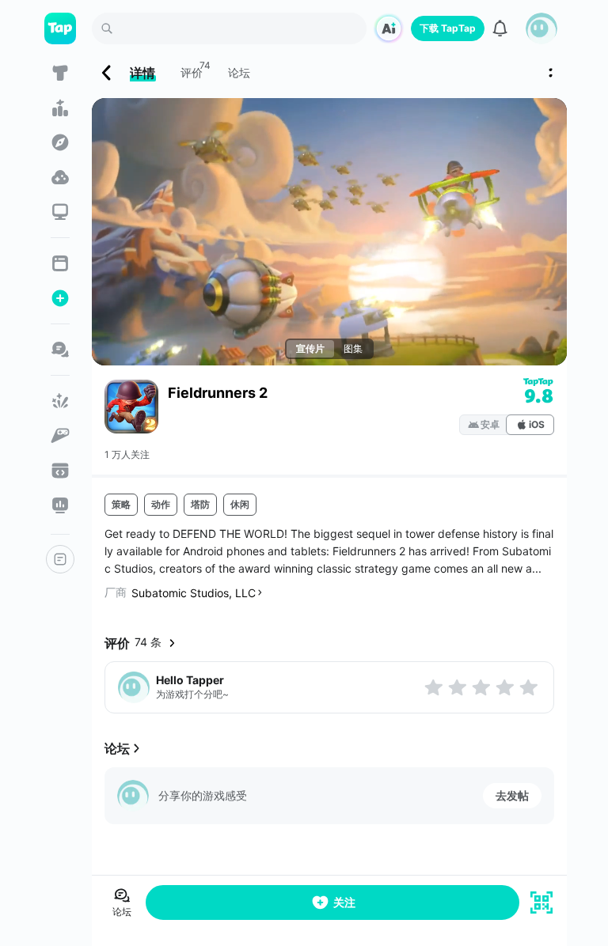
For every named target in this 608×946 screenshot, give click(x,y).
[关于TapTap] (60, 559)
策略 (121, 504)
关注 (344, 902)
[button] (541, 28)
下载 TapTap (448, 28)
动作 (160, 504)
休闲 (239, 504)
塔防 (200, 504)
